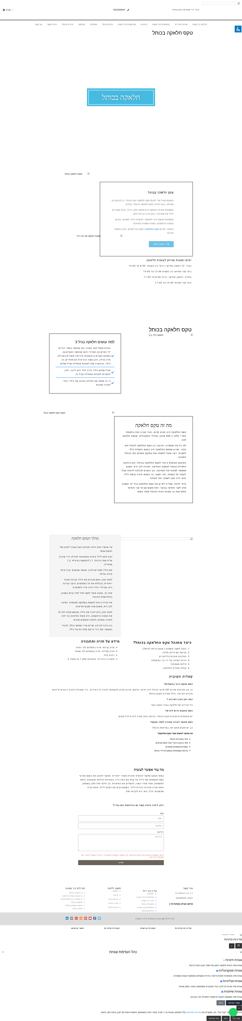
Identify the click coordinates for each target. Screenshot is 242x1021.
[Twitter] (99, 918)
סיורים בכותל (67, 24)
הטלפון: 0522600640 (184, 898)
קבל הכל (236, 1018)
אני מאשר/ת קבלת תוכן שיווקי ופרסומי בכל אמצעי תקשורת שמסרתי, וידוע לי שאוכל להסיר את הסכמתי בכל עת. (122, 856)
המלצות (81, 24)
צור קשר (38, 24)
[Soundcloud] (81, 918)
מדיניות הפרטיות (194, 1012)
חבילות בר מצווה (199, 24)
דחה (226, 1018)
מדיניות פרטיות (183, 928)
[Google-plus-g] (76, 918)
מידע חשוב (52, 24)
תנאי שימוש (77, 928)
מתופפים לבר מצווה (160, 24)
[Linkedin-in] (67, 918)
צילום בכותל (107, 24)
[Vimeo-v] (71, 918)
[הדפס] (238, 946)
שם (162, 813)
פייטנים (144, 24)
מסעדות (93, 24)
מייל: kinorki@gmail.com (184, 893)
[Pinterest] (85, 918)
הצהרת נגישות (148, 928)
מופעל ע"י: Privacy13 (228, 934)
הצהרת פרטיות (112, 928)
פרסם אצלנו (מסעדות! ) (181, 904)
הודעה (160, 832)
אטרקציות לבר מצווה (127, 24)
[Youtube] (90, 918)
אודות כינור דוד (181, 24)
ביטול (221, 1003)
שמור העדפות (234, 1003)
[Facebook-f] (94, 918)
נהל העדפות (214, 1018)
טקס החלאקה (152, 229)
